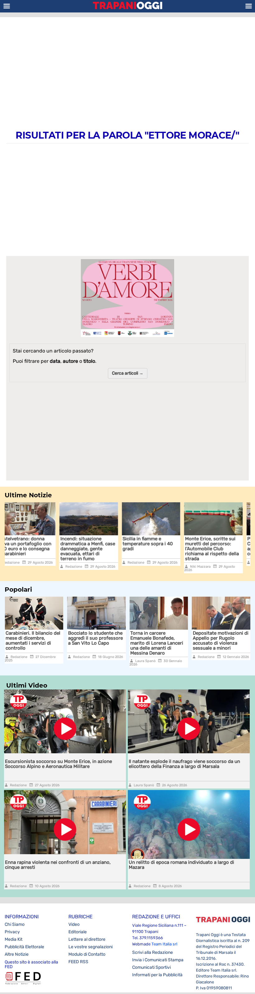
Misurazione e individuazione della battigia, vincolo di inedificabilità (224, 640)
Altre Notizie (17, 954)
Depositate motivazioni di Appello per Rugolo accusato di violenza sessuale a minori (168, 640)
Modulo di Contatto (86, 954)
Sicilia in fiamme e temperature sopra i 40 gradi (94, 543)
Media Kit (13, 939)
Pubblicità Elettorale (24, 946)
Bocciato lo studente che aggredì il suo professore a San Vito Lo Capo (43, 638)
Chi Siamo (15, 924)
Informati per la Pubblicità (157, 974)
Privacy (12, 932)
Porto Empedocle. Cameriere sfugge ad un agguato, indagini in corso (219, 546)
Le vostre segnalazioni (90, 946)
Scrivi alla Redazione (152, 952)
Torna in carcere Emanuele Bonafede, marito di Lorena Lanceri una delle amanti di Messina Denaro (104, 643)
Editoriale (77, 932)
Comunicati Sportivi (151, 967)
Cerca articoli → (127, 373)
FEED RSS (78, 961)
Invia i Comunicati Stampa (157, 960)
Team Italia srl (164, 944)
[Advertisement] (127, 67)
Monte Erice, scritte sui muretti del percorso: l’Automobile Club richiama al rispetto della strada (158, 548)
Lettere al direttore (86, 939)
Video (74, 924)
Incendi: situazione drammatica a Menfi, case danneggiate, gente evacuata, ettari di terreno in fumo (34, 548)
